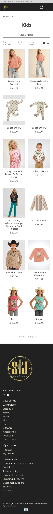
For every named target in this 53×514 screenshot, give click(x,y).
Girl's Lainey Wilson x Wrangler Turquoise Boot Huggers (14, 224)
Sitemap (7, 486)
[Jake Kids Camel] (14, 254)
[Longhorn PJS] (14, 110)
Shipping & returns (13, 479)
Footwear (8, 435)
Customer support (13, 482)
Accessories (9, 431)
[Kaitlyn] (39, 301)
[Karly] (14, 301)
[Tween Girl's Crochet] (14, 63)
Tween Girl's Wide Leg (39, 82)
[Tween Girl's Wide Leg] (39, 63)
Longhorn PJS (14, 128)
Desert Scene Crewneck (39, 274)
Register (7, 449)
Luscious (8, 408)
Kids (5, 420)
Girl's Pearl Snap (39, 220)
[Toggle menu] (47, 7)
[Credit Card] (26, 509)
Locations (8, 490)
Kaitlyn (39, 319)
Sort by (20, 43)
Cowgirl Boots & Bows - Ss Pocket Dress (14, 174)
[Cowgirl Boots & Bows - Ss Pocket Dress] (14, 153)
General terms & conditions (18, 463)
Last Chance (10, 439)
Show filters (26, 35)
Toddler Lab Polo (39, 171)
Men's (6, 416)
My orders (8, 453)
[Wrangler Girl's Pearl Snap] (39, 203)
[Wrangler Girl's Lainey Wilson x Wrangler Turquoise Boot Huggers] (14, 203)
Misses (6, 412)
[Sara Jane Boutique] (6, 7)
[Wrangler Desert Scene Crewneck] (39, 254)
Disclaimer (8, 467)
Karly (14, 319)
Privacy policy (10, 471)
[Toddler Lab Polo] (39, 153)
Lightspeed (11, 505)
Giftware (8, 428)
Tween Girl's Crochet (14, 82)
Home (6, 16)
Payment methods (13, 475)
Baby (6, 424)
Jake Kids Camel (14, 272)
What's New (9, 405)
